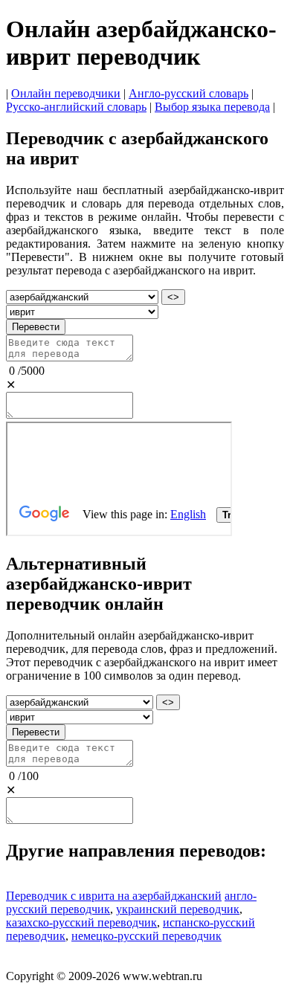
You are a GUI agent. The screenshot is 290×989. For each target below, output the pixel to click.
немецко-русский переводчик (146, 936)
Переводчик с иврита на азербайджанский (114, 895)
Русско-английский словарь (76, 106)
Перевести (35, 326)
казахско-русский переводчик (81, 922)
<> (173, 297)
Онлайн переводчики (65, 93)
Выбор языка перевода (212, 106)
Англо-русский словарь (188, 93)
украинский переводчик (177, 909)
